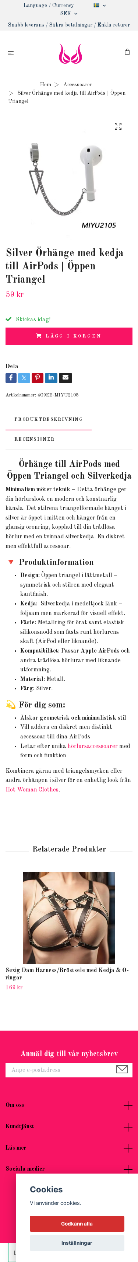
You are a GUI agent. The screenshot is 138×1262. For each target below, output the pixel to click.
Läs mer (16, 1148)
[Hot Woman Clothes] (70, 53)
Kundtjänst (20, 1127)
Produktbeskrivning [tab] (48, 419)
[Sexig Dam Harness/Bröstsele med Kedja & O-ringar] (69, 918)
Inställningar (76, 1243)
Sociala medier (25, 1169)
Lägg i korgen (74, 336)
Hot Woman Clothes (32, 790)
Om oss (15, 1105)
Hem (45, 84)
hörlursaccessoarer (93, 746)
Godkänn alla (77, 1224)
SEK (66, 13)
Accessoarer (77, 84)
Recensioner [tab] (34, 439)
